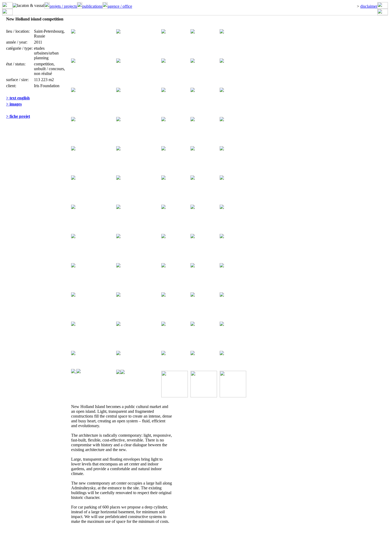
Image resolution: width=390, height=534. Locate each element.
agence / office (120, 6)
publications (92, 6)
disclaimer (368, 6)
